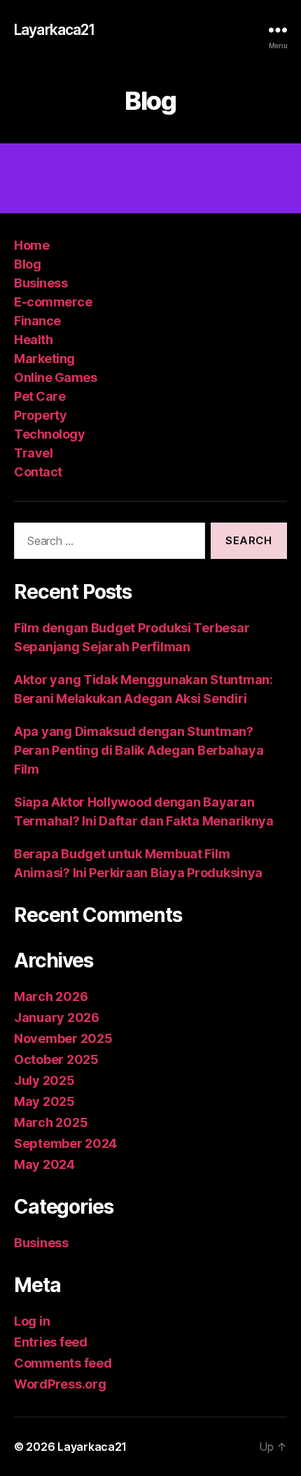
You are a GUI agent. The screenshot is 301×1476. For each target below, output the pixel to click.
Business (40, 283)
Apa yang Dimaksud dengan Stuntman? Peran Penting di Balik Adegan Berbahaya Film (138, 750)
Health (33, 339)
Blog (27, 264)
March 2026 (51, 996)
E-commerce (53, 302)
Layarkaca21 (54, 29)
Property (40, 415)
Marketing (44, 358)
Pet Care (39, 396)
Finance (37, 320)
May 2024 (44, 1164)
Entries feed (51, 1342)
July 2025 (44, 1080)
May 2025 (44, 1101)
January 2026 (56, 1017)
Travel (33, 453)
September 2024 (65, 1143)
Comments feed (63, 1363)
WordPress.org (60, 1384)
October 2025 (56, 1059)
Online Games (55, 377)
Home (31, 245)
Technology (49, 434)
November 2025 (63, 1038)
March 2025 (51, 1122)
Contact (38, 471)
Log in (32, 1321)
